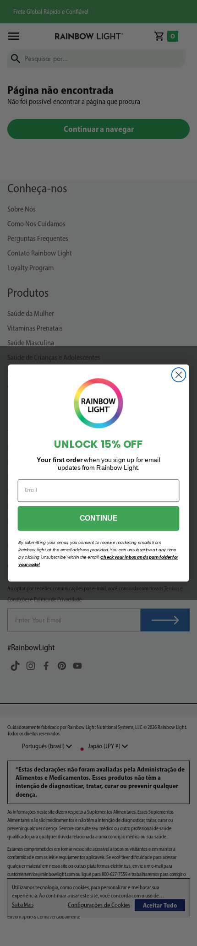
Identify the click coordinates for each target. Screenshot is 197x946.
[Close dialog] (179, 375)
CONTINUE (98, 518)
